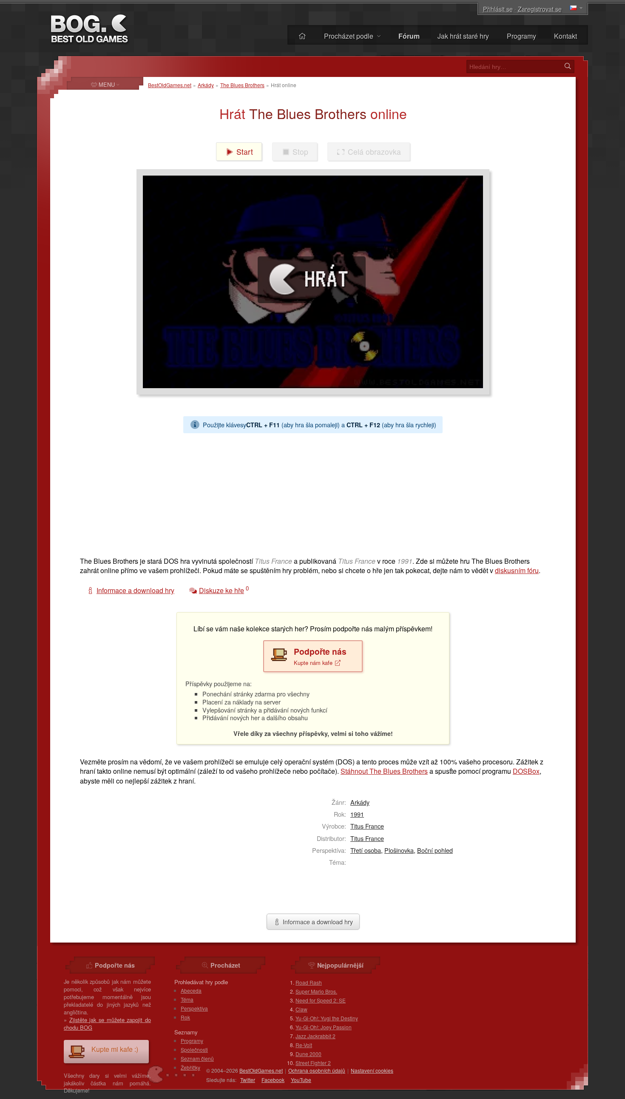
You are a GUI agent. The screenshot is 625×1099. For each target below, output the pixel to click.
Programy (521, 36)
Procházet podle (349, 36)
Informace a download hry (317, 921)
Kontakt (565, 36)
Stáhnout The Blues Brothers (384, 771)
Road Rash (308, 982)
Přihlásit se (498, 8)
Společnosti (194, 1049)
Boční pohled (435, 850)
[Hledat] (567, 66)
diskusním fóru (517, 570)
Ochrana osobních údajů (316, 1070)
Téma (187, 999)
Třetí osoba (365, 850)
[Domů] (302, 36)
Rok (185, 1017)
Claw (301, 1009)
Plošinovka (399, 850)
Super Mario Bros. (316, 991)
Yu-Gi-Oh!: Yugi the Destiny (326, 1018)
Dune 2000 (308, 1053)
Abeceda (191, 990)
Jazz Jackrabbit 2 (315, 1035)
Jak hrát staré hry (463, 36)
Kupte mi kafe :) (114, 1049)
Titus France (367, 825)
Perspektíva (194, 1008)
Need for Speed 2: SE (320, 1000)
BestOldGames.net (169, 84)
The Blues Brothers (242, 84)
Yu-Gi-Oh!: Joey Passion (323, 1027)
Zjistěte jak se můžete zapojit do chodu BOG (107, 1023)
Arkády (206, 84)
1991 (357, 813)
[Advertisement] (309, 492)
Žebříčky (190, 1067)
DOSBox (526, 771)
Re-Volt (303, 1044)
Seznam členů (197, 1058)
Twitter (247, 1079)
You (301, 1079)
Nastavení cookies (372, 1070)
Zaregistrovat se (540, 8)
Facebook (272, 1079)
